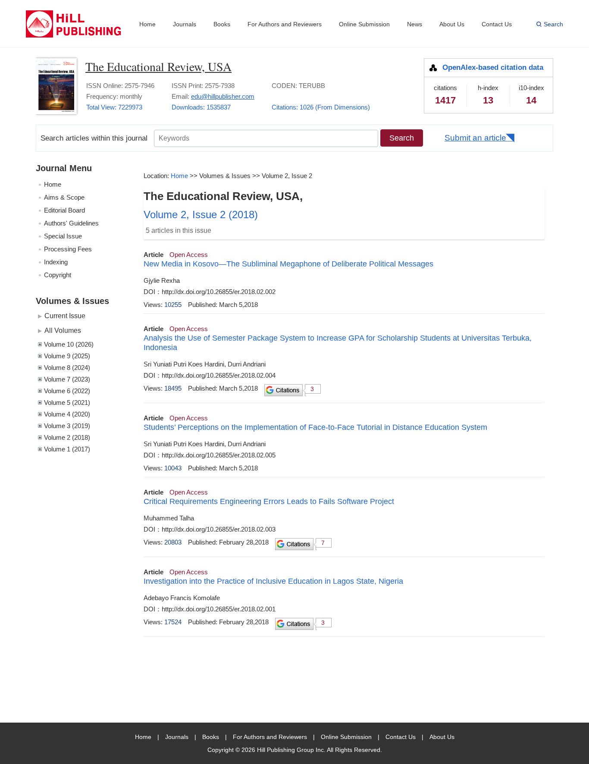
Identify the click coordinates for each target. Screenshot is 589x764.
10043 (173, 468)
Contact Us (497, 24)
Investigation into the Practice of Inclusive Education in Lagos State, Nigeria (273, 581)
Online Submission (364, 24)
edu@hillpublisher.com (222, 96)
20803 (173, 542)
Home (147, 24)
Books (221, 24)
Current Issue (64, 315)
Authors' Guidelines (71, 223)
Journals (184, 24)
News (414, 24)
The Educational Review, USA (158, 66)
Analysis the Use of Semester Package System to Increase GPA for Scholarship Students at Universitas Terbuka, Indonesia (338, 343)
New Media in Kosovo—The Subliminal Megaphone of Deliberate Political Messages (288, 264)
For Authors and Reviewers (285, 24)
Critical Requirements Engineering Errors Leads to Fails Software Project (269, 501)
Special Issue (63, 236)
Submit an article (475, 137)
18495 (173, 388)
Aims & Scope (64, 197)
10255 (173, 304)
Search (553, 24)
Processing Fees (68, 249)
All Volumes (62, 330)
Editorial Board (64, 210)
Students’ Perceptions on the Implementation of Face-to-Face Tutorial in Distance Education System (315, 427)
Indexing (56, 262)
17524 (173, 622)
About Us (451, 24)
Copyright (57, 275)
